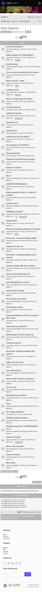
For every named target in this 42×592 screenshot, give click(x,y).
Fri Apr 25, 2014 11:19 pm (25, 133)
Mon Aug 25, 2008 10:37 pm (26, 381)
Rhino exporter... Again (15, 81)
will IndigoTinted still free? (16, 395)
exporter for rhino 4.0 (14, 246)
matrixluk (16, 345)
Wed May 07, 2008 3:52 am (28, 431)
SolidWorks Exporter (14, 212)
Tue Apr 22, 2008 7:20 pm (26, 449)
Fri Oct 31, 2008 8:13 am (28, 356)
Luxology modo (12, 90)
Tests (8, 404)
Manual (5, 548)
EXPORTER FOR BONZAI (16, 184)
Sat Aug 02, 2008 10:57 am (30, 406)
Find (27, 574)
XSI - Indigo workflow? (15, 412)
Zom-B (16, 170)
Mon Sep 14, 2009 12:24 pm (27, 293)
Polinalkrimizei (18, 214)
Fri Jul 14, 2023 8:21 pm (28, 57)
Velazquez (17, 420)
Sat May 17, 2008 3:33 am (29, 420)
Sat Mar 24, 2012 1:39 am (27, 170)
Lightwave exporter (14, 113)
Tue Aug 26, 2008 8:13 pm (28, 373)
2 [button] (23, 37)
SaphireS (16, 285)
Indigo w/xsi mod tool (14, 362)
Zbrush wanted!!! (13, 153)
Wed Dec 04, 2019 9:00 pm (27, 92)
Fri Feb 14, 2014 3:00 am (25, 139)
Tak (15, 414)
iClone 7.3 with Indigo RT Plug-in (19, 99)
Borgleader (17, 398)
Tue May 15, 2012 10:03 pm (26, 162)
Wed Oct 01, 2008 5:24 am (28, 365)
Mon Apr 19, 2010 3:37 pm (30, 241)
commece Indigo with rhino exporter (20, 266)
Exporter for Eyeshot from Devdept (20, 159)
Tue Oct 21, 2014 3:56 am (26, 125)
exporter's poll (12, 203)
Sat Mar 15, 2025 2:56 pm (29, 49)
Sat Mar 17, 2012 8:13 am (26, 187)
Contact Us (6, 538)
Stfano (16, 92)
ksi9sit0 (16, 147)
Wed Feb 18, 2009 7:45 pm (30, 329)
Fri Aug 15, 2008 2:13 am (27, 389)
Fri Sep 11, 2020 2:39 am (26, 83)
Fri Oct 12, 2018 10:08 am (27, 101)
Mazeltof (15, 518)
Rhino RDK (10, 463)
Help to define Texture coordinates (20, 379)
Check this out (12, 122)
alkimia (16, 293)
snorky (16, 75)
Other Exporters (10, 28)
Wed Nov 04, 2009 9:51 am (26, 276)
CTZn (15, 125)
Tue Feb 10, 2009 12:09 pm (29, 337)
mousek (16, 249)
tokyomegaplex (18, 67)
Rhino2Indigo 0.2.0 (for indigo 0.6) (19, 335)
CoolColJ (16, 231)
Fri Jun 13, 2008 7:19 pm (24, 414)
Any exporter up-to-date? (16, 299)
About (5, 535)
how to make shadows (15, 291)
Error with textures (13, 370)
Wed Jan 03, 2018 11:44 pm (27, 110)
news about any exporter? (16, 326)
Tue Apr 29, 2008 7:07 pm (28, 440)
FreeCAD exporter (13, 107)
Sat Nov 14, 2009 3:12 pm (29, 260)
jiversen (16, 440)
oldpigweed (17, 206)
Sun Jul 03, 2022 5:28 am (32, 67)
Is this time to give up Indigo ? (18, 137)
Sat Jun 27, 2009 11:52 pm (29, 301)
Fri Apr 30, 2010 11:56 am (28, 231)
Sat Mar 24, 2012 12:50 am (31, 178)
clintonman (17, 241)
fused (15, 310)
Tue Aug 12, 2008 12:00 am (30, 398)
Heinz (15, 162)
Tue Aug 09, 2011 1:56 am (28, 197)
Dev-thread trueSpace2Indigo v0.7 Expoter (23, 229)
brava (15, 449)
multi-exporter (11, 131)
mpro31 (16, 83)
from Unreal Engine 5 (14, 47)
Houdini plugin (12, 64)
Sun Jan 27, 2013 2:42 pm (27, 147)
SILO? (8, 176)
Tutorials (5, 551)
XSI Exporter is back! (14, 307)
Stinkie (16, 187)
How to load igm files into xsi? (18, 274)
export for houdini (13, 437)
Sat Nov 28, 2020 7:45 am (27, 75)
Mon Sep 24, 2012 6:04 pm (26, 156)
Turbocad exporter (13, 343)
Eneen (15, 110)
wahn (15, 133)
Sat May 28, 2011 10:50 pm (30, 206)
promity (16, 116)
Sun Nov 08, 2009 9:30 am (32, 268)
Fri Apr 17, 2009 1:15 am (25, 310)
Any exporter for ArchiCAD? (17, 145)
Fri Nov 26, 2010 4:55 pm (26, 223)
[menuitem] (6, 17)
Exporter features (13, 454)
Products (6, 537)
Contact (5, 553)
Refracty (16, 197)
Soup (15, 223)
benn (15, 276)
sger (15, 156)
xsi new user (11, 387)
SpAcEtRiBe (17, 329)
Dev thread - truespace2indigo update (21, 238)
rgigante (16, 365)
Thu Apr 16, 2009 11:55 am (26, 321)
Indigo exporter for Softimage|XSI (19, 55)
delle (15, 381)
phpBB (11, 516)
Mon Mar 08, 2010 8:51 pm (28, 249)
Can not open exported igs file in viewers (22, 72)
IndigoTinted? (11, 221)
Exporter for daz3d (13, 167)
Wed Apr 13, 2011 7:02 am (32, 214)
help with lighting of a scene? (18, 282)
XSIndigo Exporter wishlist (17, 418)
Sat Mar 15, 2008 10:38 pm (28, 465)
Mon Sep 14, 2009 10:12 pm (29, 285)
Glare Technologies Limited (33, 586)
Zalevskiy (17, 49)
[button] (26, 36)
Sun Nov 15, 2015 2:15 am (27, 116)
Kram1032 (17, 337)
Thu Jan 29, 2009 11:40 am (29, 345)
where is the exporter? (15, 446)
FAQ (4, 549)
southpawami (18, 178)
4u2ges (16, 101)
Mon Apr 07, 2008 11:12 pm (26, 457)
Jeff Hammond (18, 268)
